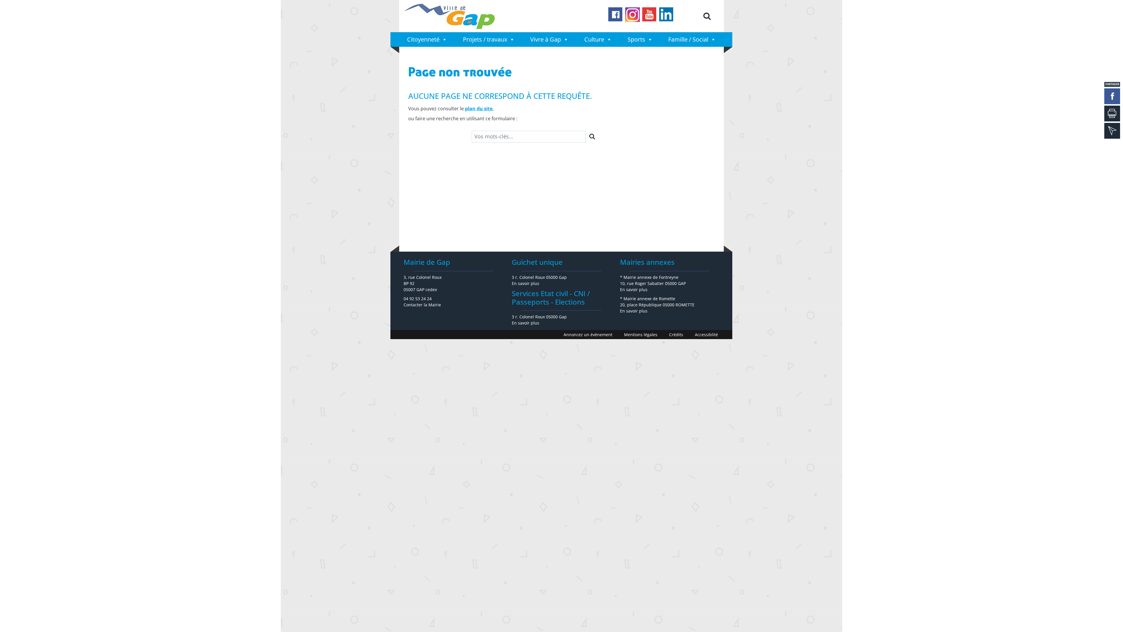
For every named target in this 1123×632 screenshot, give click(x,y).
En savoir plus (525, 283)
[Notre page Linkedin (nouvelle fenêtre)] (666, 14)
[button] (707, 16)
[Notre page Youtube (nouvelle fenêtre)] (649, 14)
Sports (636, 39)
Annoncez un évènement (588, 334)
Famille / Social (688, 39)
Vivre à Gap (545, 39)
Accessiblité (706, 334)
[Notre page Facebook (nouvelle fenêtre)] (615, 14)
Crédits (676, 334)
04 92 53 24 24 (418, 298)
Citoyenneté (423, 39)
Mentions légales (640, 334)
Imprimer (1112, 113)
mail (1112, 130)
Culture (594, 39)
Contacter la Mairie (422, 305)
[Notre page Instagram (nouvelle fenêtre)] (632, 14)
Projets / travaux (485, 39)
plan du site (478, 108)
